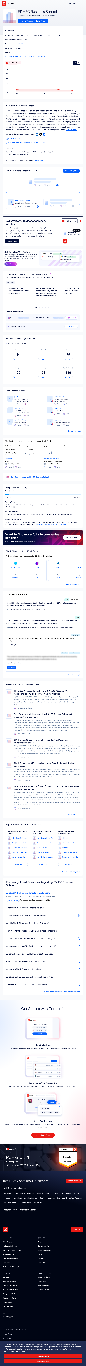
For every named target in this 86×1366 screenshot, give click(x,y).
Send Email (72, 318)
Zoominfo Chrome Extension (15, 1267)
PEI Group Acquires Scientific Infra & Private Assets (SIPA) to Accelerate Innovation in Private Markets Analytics (42, 692)
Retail (42, 1198)
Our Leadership (43, 1246)
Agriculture (78, 1193)
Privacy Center (43, 1290)
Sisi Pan (16, 397)
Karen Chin (57, 408)
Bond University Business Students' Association (45, 843)
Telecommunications (11, 1203)
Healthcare (51, 1198)
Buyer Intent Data (9, 1254)
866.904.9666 (8, 1317)
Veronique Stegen (20, 420)
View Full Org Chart (71, 171)
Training (29, 56)
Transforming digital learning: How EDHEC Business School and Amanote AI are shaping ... (43, 715)
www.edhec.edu (18, 44)
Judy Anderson (58, 420)
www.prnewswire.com (25, 708)
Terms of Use (7, 1338)
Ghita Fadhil (9, 459)
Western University (18, 857)
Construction (8, 1193)
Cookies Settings (43, 1361)
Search (74, 3)
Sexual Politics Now (69, 843)
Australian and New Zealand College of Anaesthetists (45, 838)
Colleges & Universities (15, 56)
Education (39, 56)
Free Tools (6, 1263)
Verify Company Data (10, 1290)
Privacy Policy (7, 1334)
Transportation (26, 1203)
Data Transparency (9, 1281)
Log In (5, 1313)
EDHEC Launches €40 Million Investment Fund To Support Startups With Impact (44, 764)
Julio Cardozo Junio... (22, 201)
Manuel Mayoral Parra (51, 459)
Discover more (72, 537)
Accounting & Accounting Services (25, 1198)
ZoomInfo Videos (44, 1277)
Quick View (17, 360)
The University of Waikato (70, 857)
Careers (41, 1259)
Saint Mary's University (19, 838)
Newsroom (42, 1281)
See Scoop (11, 667)
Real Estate (38, 1203)
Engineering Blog (44, 1285)
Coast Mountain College (20, 852)
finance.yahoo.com (24, 757)
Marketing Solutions (10, 1246)
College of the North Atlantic (20, 843)
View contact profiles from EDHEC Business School (26, 143)
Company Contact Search (12, 1250)
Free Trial (77, 1229)
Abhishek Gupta (59, 397)
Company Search (28, 1210)
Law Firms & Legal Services (25, 1193)
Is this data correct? (15, 138)
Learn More (12, 241)
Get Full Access (11, 264)
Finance (55, 1193)
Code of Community (10, 1285)
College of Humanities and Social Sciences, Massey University (70, 852)
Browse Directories (74, 1181)
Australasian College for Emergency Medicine (45, 857)
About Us (41, 1242)
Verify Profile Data (9, 1294)
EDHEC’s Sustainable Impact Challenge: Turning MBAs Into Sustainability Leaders (41, 741)
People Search (10, 1210)
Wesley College (42, 848)
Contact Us (42, 1263)
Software (7, 1198)
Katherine (65, 848)
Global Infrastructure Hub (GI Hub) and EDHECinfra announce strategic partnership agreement (47, 788)
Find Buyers (71, 326)
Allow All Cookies (43, 1356)
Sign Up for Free (43, 1135)
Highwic (65, 838)
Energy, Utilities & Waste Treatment (69, 1198)
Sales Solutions (8, 1242)
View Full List (18, 864)
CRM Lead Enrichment (11, 1259)
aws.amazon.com (24, 734)
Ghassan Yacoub (20, 408)
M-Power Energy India (19, 848)
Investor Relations (44, 1250)
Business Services (43, 1193)
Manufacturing (66, 1193)
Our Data (6, 1277)
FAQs (40, 1254)
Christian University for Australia (45, 852)
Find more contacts (74, 431)
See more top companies (71, 872)
